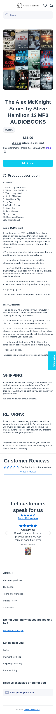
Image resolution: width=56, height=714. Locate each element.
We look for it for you (13, 630)
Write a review (28, 471)
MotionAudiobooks (32, 710)
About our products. (13, 580)
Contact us (8, 607)
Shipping (16, 143)
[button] (51, 5)
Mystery (9, 130)
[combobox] (28, 15)
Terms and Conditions (14, 594)
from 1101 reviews (28, 518)
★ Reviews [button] (54, 361)
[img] (28, 515)
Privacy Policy (10, 600)
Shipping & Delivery (12, 663)
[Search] (6, 15)
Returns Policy (10, 670)
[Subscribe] (49, 692)
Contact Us (8, 587)
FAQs (6, 650)
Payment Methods (12, 657)
